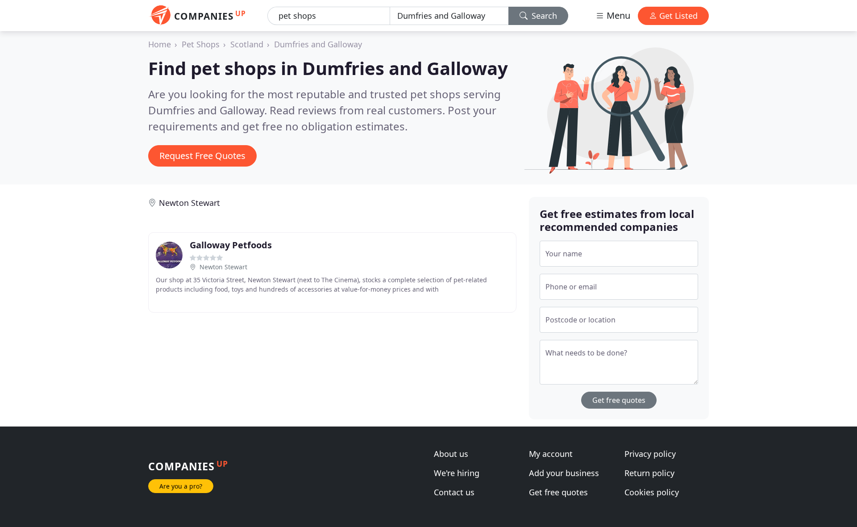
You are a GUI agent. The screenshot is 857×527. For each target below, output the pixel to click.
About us (451, 453)
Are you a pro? (180, 486)
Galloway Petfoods (231, 245)
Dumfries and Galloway (318, 44)
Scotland (246, 44)
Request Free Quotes (202, 156)
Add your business (564, 473)
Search (543, 15)
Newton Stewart (189, 202)
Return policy (649, 473)
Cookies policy (651, 492)
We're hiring (456, 473)
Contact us (454, 492)
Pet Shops (201, 44)
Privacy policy (650, 453)
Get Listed (677, 15)
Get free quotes (618, 400)
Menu (617, 15)
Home (159, 44)
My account (551, 453)
